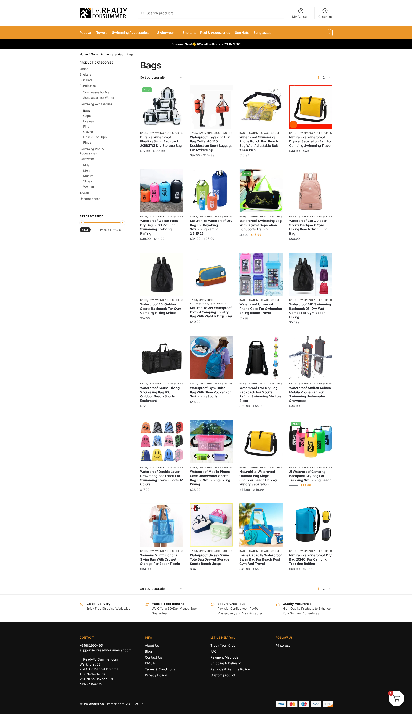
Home (84, 54)
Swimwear (218, 303)
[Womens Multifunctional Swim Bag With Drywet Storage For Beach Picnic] (161, 525)
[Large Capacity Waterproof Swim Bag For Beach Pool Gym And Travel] (261, 525)
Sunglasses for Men (97, 92)
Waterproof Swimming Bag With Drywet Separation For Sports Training (260, 225)
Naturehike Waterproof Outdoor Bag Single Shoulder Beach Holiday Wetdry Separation (258, 478)
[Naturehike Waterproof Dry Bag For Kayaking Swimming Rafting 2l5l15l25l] (211, 190)
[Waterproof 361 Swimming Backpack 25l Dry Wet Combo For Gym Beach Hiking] (310, 274)
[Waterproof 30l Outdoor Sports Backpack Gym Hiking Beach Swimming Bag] (310, 190)
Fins (86, 126)
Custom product (222, 675)
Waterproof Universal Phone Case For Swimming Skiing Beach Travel (260, 308)
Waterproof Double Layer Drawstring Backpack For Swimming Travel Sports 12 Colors (161, 478)
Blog (148, 651)
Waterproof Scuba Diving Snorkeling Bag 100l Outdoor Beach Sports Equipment (160, 394)
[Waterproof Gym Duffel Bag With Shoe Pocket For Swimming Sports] (211, 358)
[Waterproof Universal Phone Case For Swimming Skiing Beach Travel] (261, 274)
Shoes (87, 181)
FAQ (213, 651)
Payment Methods (224, 657)
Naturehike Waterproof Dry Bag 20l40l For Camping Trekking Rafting (310, 559)
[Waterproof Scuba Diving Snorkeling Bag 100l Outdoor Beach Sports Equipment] (161, 358)
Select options (162, 164)
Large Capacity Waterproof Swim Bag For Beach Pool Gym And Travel (260, 559)
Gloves (88, 132)
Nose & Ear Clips (95, 137)
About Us (152, 645)
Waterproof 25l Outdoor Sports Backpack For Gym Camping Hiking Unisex (160, 308)
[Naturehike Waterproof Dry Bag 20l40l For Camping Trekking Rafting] (310, 525)
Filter (85, 229)
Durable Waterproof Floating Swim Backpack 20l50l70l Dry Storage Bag (161, 141)
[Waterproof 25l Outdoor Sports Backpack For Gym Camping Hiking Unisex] (161, 274)
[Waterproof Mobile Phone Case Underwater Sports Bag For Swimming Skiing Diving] (211, 441)
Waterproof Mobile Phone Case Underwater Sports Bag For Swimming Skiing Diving (210, 478)
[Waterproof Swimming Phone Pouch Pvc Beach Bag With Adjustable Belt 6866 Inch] (261, 107)
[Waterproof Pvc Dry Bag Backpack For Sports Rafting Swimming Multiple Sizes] (261, 358)
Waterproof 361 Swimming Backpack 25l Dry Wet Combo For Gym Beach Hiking (310, 310)
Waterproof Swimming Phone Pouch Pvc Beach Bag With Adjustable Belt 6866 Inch (258, 143)
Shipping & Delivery (225, 663)
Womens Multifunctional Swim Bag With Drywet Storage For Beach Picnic (160, 559)
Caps (87, 116)
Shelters (85, 74)
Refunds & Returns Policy (230, 669)
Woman (88, 186)
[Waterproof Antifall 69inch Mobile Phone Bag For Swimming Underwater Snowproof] (310, 358)
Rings (87, 142)
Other (84, 69)
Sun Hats (86, 80)
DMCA (150, 663)
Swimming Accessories (107, 54)
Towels (84, 193)
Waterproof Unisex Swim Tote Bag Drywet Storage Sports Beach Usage (209, 559)
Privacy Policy (156, 675)
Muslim (88, 176)
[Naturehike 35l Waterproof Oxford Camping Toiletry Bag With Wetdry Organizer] (211, 274)
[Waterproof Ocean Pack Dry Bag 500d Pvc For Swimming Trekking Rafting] (161, 190)
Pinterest (283, 645)
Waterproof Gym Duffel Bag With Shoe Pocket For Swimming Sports (210, 392)
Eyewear (89, 121)
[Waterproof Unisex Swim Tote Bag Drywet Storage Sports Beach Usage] (211, 525)
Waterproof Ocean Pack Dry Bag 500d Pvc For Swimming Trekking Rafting (159, 227)
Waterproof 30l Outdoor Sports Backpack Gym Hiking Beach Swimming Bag (308, 227)
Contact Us (153, 657)
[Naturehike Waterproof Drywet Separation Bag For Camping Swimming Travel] (310, 107)
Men (86, 170)
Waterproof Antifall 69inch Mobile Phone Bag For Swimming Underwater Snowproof (310, 394)
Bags (143, 132)
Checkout (325, 16)
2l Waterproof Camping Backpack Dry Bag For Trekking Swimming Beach (310, 476)
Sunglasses (88, 85)
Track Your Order (223, 645)
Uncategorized (90, 198)
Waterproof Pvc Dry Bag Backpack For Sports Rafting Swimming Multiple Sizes (260, 394)
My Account (300, 16)
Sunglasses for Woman (99, 97)
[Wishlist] (177, 92)
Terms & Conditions (160, 669)
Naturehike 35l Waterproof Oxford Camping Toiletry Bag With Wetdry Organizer (211, 312)
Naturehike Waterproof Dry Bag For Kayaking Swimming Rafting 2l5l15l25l (211, 227)
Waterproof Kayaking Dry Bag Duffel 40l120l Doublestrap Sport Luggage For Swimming (211, 143)
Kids (86, 165)
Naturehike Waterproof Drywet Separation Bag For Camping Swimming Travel (310, 141)
